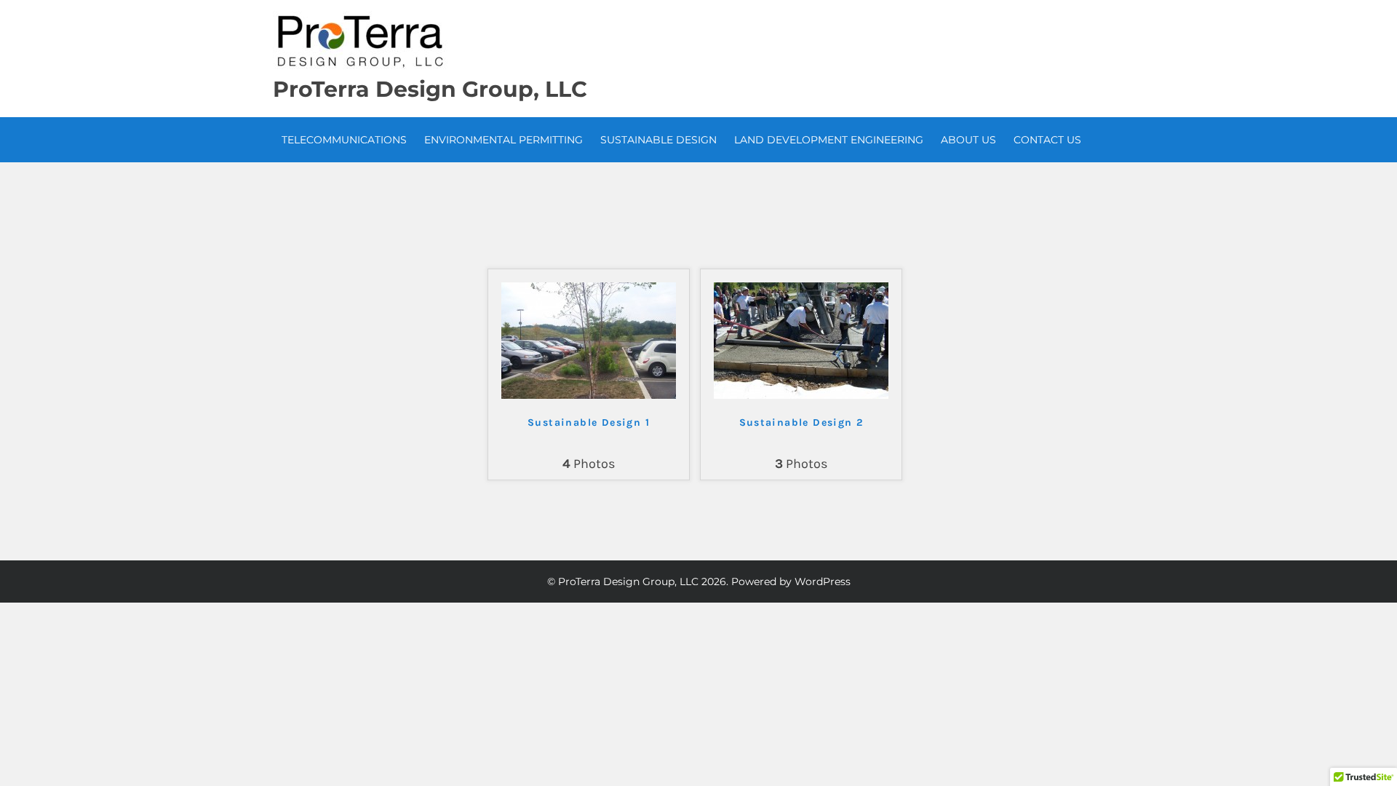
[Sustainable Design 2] (801, 395)
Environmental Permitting (503, 139)
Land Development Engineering (828, 139)
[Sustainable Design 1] (588, 395)
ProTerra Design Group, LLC (430, 89)
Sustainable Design (658, 139)
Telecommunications (344, 139)
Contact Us (1047, 139)
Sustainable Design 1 (589, 422)
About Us (968, 139)
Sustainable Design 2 (801, 422)
